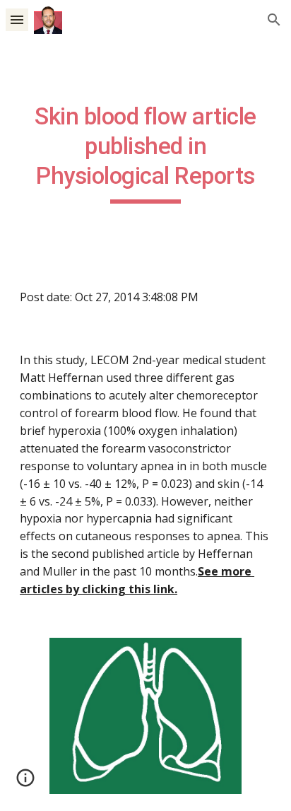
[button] (17, 19)
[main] (145, 152)
